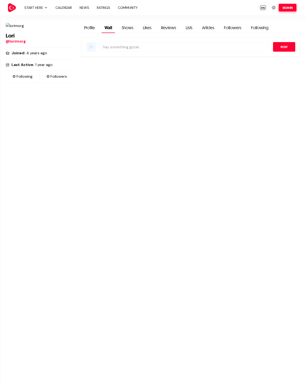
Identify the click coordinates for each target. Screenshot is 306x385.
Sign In (288, 8)
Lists (189, 27)
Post (284, 47)
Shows (127, 27)
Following (259, 27)
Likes (147, 27)
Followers (232, 27)
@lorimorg (16, 41)
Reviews (168, 27)
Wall (108, 27)
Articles (208, 27)
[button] (35, 7)
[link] (12, 7)
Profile (89, 27)
